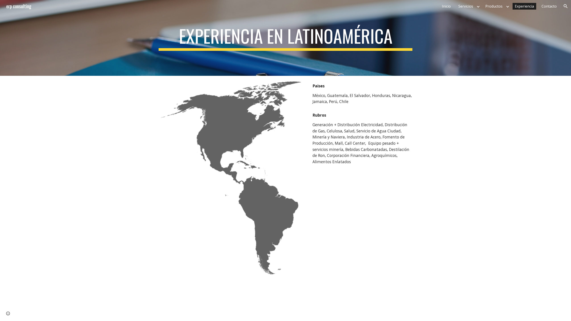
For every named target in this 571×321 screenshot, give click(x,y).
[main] (285, 38)
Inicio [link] (446, 6)
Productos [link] (494, 6)
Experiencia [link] (524, 6)
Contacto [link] (549, 6)
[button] (565, 6)
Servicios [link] (465, 6)
